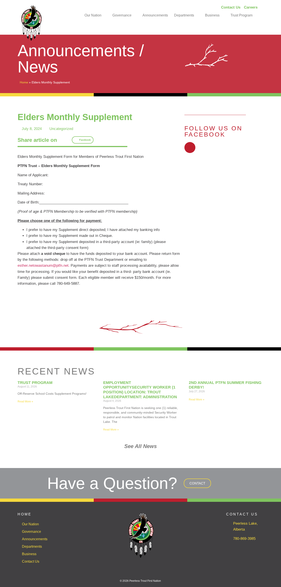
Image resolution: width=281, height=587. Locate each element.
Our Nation (93, 15)
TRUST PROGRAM (35, 382)
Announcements (155, 15)
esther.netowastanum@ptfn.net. (44, 265)
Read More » (25, 401)
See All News (140, 446)
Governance (121, 15)
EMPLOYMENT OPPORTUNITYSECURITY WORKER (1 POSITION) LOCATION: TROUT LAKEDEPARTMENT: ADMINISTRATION (140, 389)
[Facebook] (189, 147)
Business (212, 15)
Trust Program (241, 15)
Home (24, 82)
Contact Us (30, 561)
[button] (83, 140)
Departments (184, 15)
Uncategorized (61, 129)
